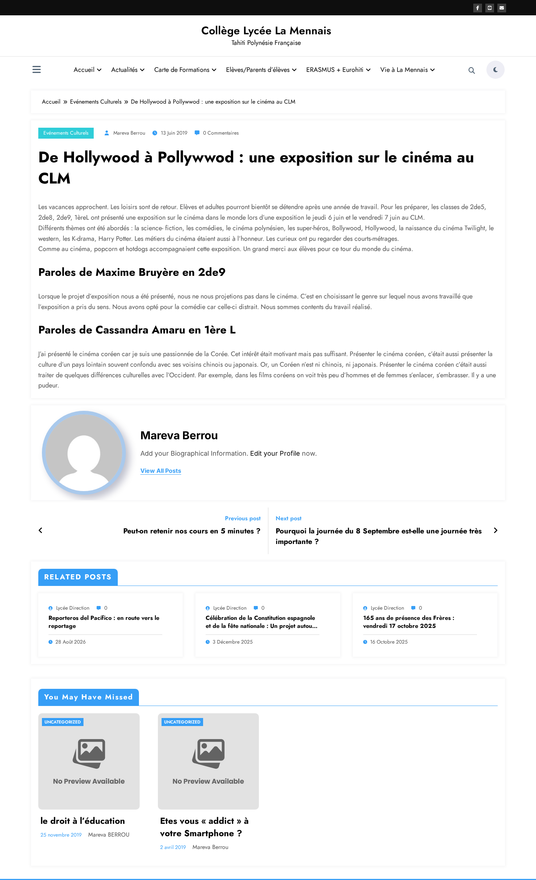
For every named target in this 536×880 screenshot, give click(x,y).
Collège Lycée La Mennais (266, 30)
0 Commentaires (221, 132)
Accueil (84, 69)
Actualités (124, 69)
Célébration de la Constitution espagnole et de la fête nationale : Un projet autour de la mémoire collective (260, 622)
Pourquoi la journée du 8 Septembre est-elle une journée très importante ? (379, 536)
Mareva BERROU (108, 834)
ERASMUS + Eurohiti (335, 69)
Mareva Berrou (129, 132)
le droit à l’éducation (82, 821)
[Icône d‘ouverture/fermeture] (36, 70)
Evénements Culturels (66, 132)
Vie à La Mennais (404, 69)
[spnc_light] (495, 70)
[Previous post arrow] (40, 531)
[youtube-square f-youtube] (489, 8)
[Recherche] (472, 71)
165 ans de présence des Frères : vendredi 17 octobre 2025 (408, 622)
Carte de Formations (181, 69)
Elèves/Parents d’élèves (258, 69)
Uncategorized (62, 722)
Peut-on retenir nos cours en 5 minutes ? (192, 531)
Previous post (243, 518)
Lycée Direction (72, 607)
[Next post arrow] (495, 531)
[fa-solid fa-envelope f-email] (501, 8)
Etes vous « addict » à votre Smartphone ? (204, 827)
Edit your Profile (275, 453)
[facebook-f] (477, 8)
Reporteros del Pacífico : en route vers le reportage (103, 622)
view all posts (160, 470)
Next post (289, 518)
